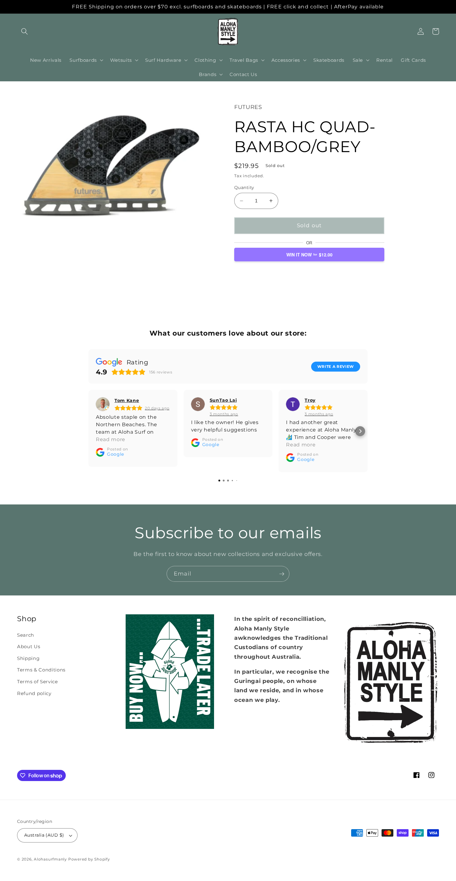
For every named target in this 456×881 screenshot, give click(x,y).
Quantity (244, 187)
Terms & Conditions (41, 670)
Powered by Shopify (89, 859)
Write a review (335, 366)
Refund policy (34, 693)
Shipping (28, 658)
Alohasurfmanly (50, 859)
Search (25, 635)
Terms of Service (37, 681)
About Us (28, 646)
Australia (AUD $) (44, 835)
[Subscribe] (281, 574)
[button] (24, 31)
